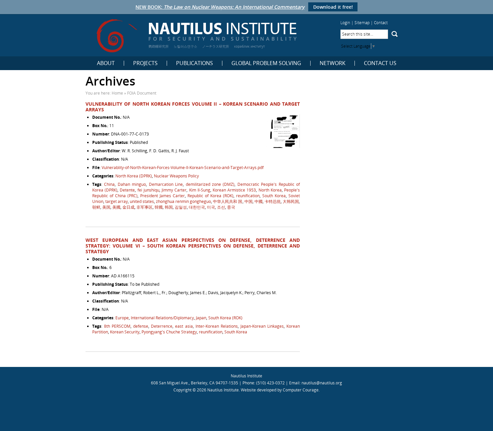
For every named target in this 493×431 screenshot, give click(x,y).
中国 (248, 201)
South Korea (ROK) (225, 318)
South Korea (274, 196)
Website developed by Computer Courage (280, 390)
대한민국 (197, 207)
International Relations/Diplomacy (162, 318)
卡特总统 (273, 201)
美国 (106, 207)
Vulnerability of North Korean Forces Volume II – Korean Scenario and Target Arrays (193, 107)
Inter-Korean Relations (217, 326)
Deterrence (161, 326)
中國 (259, 201)
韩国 (169, 207)
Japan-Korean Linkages (262, 326)
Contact (381, 22)
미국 (211, 207)
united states (142, 201)
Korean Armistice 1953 (234, 190)
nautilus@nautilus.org (322, 383)
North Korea (270, 190)
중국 (231, 207)
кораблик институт (249, 46)
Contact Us (380, 63)
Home (117, 93)
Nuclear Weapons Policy (176, 176)
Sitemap (362, 22)
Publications (194, 63)
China (109, 184)
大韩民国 (291, 201)
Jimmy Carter (174, 190)
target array (116, 201)
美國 (116, 207)
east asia (184, 326)
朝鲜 (96, 207)
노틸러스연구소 (185, 46)
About (106, 63)
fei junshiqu (148, 190)
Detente (127, 190)
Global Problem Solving (266, 63)
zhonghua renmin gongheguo (183, 201)
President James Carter (162, 196)
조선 (221, 207)
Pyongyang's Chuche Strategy (169, 332)
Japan (201, 318)
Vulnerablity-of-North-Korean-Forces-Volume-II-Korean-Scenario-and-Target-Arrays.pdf (183, 167)
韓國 (159, 207)
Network (332, 63)
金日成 (128, 207)
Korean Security (125, 332)
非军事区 (144, 207)
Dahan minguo (132, 184)
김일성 (181, 207)
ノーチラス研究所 (215, 46)
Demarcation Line (166, 184)
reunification (248, 196)
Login (345, 22)
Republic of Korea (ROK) (210, 196)
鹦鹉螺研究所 (159, 46)
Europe (122, 318)
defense (140, 326)
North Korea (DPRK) (133, 176)
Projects (145, 63)
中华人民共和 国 (227, 201)
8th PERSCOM (117, 326)
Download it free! (333, 7)
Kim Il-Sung (199, 190)
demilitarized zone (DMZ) (210, 184)
